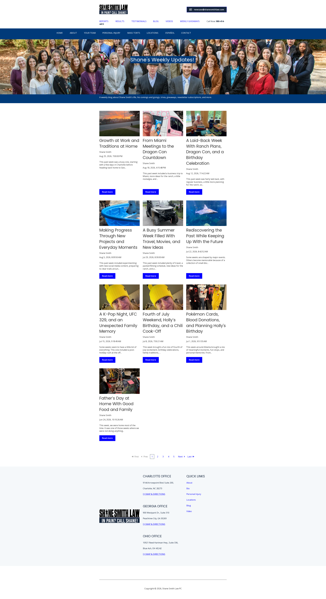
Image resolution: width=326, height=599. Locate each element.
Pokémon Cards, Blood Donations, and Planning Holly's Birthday (206, 322)
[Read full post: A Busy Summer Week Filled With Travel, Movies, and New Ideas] (163, 213)
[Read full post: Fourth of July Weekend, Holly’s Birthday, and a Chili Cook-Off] (163, 297)
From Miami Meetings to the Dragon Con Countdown (158, 149)
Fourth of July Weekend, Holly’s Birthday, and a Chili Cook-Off (163, 322)
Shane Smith (105, 152)
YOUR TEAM (90, 32)
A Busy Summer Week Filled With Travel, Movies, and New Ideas (161, 238)
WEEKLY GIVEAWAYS (190, 21)
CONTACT (186, 32)
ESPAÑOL (170, 32)
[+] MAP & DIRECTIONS (154, 494)
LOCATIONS (152, 32)
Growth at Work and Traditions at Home (119, 143)
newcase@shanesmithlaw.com (209, 9)
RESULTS (120, 21)
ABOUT (73, 32)
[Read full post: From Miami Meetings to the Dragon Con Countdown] (163, 123)
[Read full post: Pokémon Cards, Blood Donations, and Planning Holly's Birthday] (206, 297)
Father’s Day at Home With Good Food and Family (116, 403)
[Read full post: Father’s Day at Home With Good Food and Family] (119, 381)
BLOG (156, 21)
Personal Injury (193, 494)
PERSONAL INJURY (111, 32)
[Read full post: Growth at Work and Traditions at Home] (119, 123)
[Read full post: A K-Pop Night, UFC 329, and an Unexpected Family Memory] (119, 297)
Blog (188, 505)
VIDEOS (169, 21)
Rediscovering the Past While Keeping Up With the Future (205, 235)
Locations (191, 499)
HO (58, 32)
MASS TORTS (133, 32)
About (189, 482)
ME (61, 32)
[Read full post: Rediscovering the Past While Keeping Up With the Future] (206, 213)
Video (189, 511)
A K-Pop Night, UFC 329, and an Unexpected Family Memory (118, 322)
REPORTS (103, 21)
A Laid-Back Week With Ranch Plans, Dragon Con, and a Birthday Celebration (205, 152)
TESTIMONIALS (138, 21)
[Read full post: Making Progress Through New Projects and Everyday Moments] (119, 213)
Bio (188, 488)
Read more (107, 191)
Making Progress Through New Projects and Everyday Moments (118, 238)
